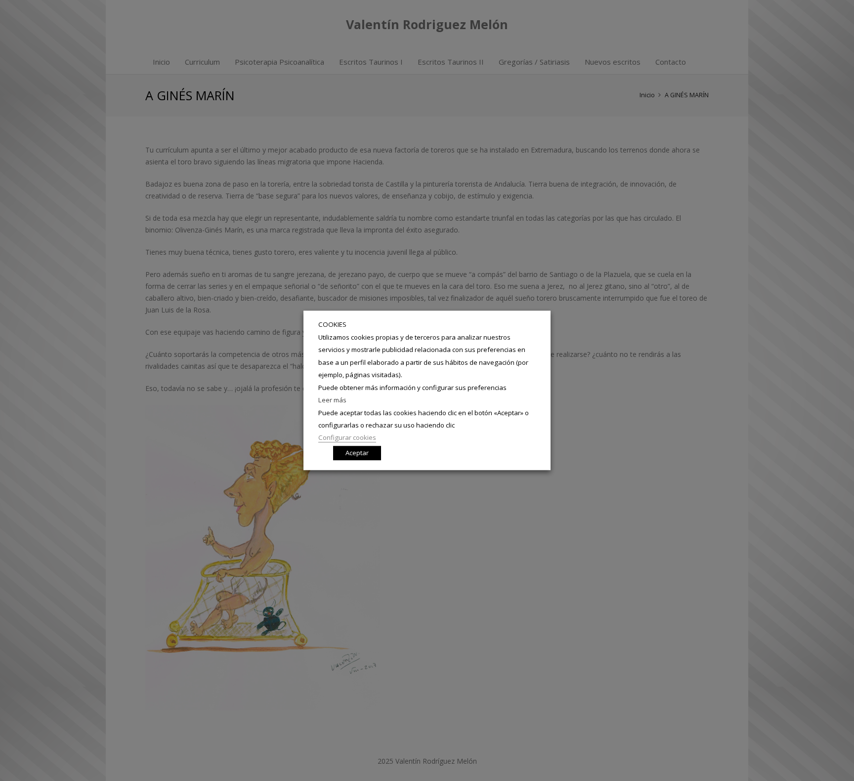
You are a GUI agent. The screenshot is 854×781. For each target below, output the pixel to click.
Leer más (332, 399)
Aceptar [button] (357, 453)
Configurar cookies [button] (347, 437)
